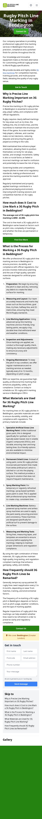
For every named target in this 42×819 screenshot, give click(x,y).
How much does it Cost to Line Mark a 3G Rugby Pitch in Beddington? (21, 706)
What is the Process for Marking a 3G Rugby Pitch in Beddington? (20, 713)
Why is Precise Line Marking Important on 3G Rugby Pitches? (19, 700)
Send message (21, 684)
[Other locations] (30, 5)
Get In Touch (21, 87)
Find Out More (21, 239)
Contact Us (21, 31)
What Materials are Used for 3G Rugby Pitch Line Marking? (19, 720)
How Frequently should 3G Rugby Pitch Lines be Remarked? (19, 727)
